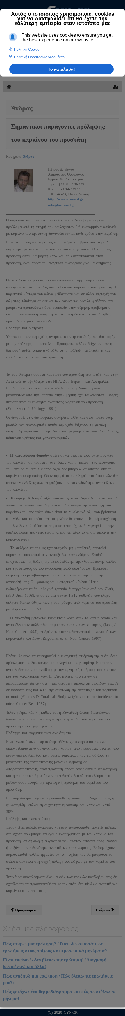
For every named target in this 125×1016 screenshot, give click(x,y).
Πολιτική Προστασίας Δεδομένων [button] (39, 57)
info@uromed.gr (61, 205)
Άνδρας (28, 157)
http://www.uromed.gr (66, 199)
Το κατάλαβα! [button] (61, 69)
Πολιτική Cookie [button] (27, 50)
